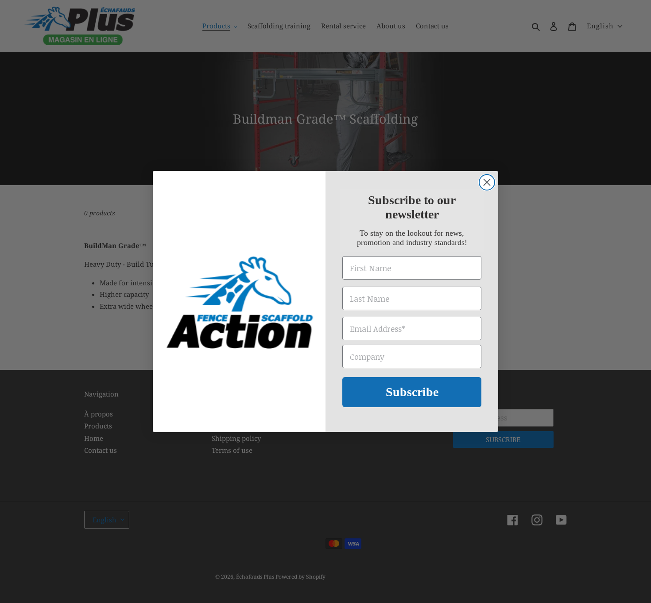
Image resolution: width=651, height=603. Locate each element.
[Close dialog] (487, 182)
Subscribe (412, 392)
